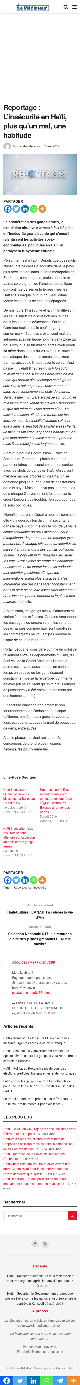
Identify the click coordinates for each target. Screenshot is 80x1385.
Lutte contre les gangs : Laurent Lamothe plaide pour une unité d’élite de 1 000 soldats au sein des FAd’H (38, 1086)
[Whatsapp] (34, 209)
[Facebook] (8, 209)
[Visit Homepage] (32, 6)
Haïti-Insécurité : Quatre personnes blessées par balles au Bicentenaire (19, 796)
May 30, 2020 (45, 1013)
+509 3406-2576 (45, 1346)
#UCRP (50, 962)
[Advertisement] (40, 60)
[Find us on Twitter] (45, 1244)
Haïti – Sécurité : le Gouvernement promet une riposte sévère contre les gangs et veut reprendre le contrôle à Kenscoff (39, 1055)
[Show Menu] (74, 6)
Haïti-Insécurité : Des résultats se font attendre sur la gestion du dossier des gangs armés (19, 837)
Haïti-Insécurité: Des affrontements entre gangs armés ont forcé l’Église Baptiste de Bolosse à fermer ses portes (56, 800)
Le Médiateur (26, 146)
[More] (42, 209)
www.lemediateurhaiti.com (44, 1325)
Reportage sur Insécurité (30, 887)
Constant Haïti (64, 1368)
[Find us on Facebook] (34, 1243)
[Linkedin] (25, 209)
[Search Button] (66, 6)
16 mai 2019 (51, 146)
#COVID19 (19, 962)
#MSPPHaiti (36, 962)
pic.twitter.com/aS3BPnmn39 (32, 992)
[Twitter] (16, 209)
